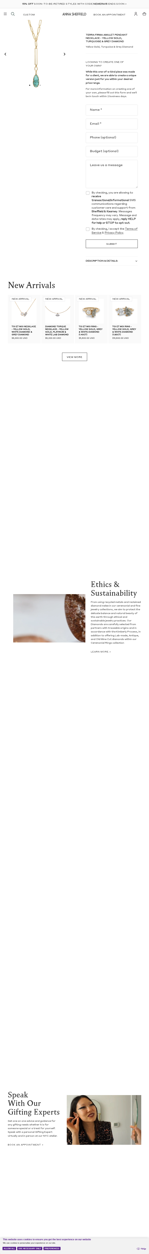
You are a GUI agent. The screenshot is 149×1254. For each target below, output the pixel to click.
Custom (29, 15)
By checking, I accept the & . (115, 231)
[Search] (13, 14)
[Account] (136, 14)
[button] (4, 54)
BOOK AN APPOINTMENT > (25, 1145)
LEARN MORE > (101, 652)
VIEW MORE (74, 357)
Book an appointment (110, 15)
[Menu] (5, 14)
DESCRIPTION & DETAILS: (102, 261)
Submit (111, 244)
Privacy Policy (114, 233)
